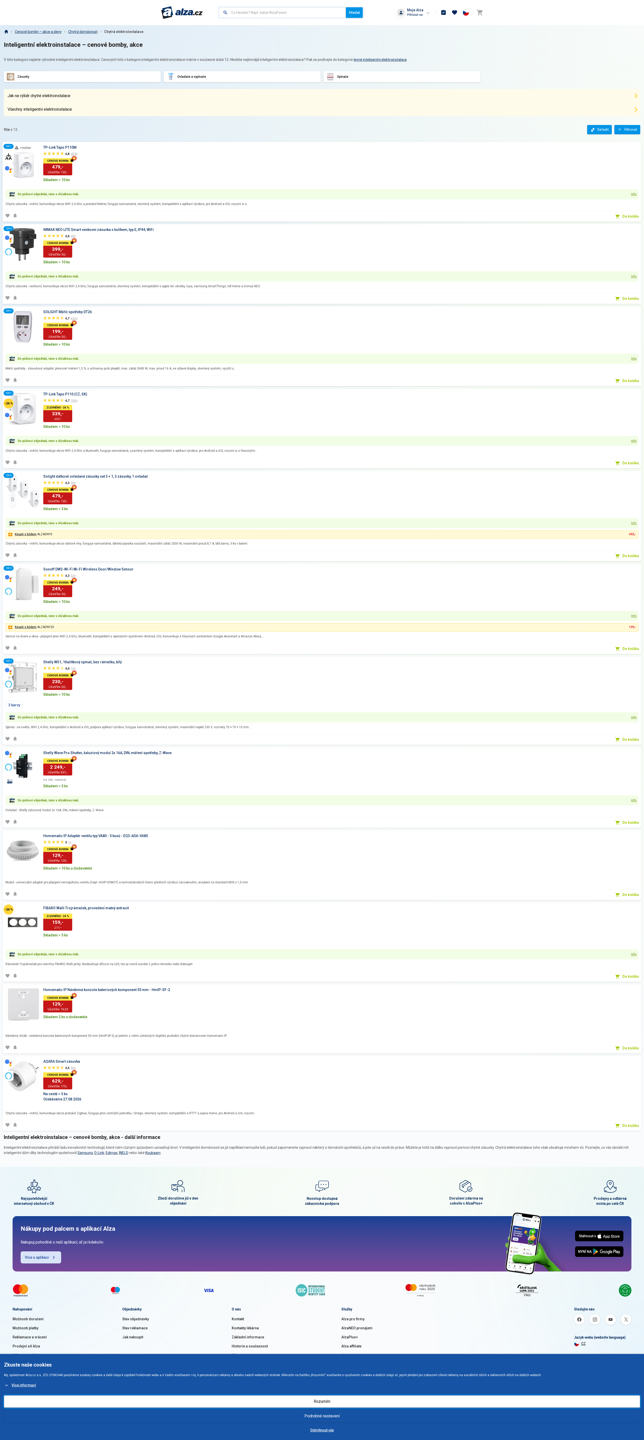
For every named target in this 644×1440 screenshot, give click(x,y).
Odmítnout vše (322, 1430)
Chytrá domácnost (83, 32)
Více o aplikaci (37, 1257)
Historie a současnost (250, 1346)
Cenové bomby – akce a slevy (38, 32)
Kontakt (238, 1319)
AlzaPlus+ (349, 1337)
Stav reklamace (135, 1328)
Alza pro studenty (355, 1355)
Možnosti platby (25, 1328)
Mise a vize (241, 1355)
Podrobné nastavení (322, 1416)
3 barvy (14, 705)
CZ (583, 1344)
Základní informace (248, 1337)
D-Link (99, 1153)
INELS (123, 1153)
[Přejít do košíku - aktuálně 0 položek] (480, 13)
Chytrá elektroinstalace (123, 32)
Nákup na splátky (26, 1355)
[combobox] (282, 12)
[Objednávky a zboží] (443, 13)
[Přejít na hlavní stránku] (182, 12)
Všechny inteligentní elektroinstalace (40, 109)
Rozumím (322, 1401)
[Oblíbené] (455, 13)
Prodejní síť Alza (26, 1346)
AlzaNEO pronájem (357, 1328)
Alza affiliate (351, 1346)
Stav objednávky (135, 1319)
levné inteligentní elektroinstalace (380, 60)
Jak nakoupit (132, 1337)
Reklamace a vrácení (30, 1337)
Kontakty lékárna (245, 1328)
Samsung (85, 1153)
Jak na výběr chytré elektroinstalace (39, 95)
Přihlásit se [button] (415, 15)
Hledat (354, 13)
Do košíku (630, 216)
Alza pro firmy (353, 1319)
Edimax (111, 1153)
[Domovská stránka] (6, 31)
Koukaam (152, 1153)
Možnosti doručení (28, 1319)
